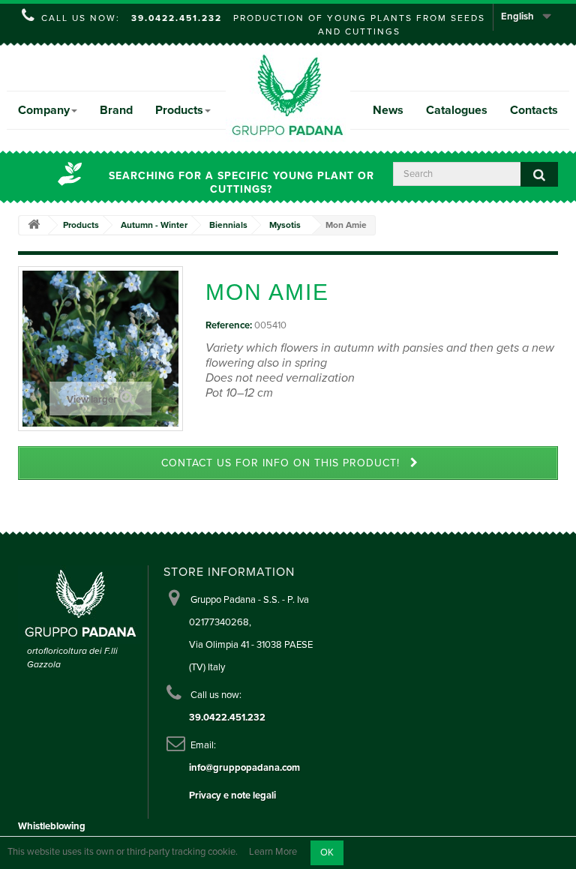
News (388, 110)
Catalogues (457, 110)
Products (179, 110)
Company (44, 110)
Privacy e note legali (232, 796)
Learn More (273, 853)
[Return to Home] (34, 225)
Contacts (534, 110)
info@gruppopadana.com (244, 768)
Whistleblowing (52, 826)
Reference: (229, 325)
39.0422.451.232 (176, 18)
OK (327, 853)
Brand (116, 110)
